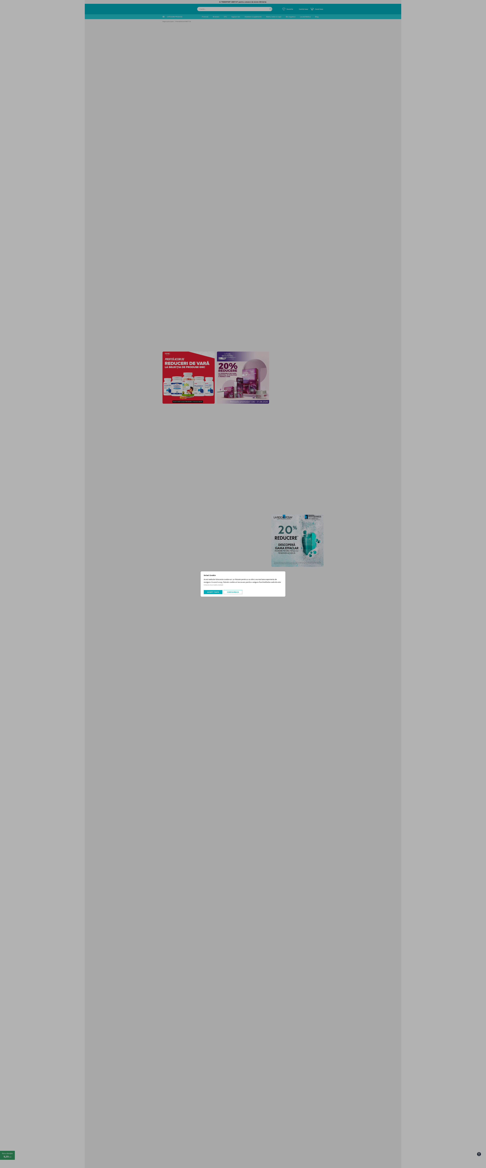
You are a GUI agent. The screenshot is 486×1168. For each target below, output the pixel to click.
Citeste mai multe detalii (213, 585)
